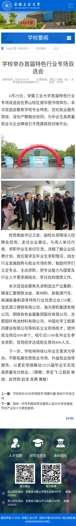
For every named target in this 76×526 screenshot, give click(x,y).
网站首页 (23, 48)
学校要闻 (41, 48)
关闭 (69, 418)
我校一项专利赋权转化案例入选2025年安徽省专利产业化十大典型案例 (37, 406)
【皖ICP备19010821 (50, 517)
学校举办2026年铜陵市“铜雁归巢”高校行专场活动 (38, 396)
